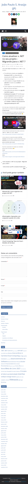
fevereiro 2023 (4, 422)
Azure (6, 353)
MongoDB (9, 371)
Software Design (6, 377)
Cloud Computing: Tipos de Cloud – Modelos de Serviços (13, 242)
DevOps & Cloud (4, 319)
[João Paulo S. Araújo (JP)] (2, 31)
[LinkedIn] (12, 14)
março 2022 (3, 435)
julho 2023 (3, 413)
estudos (18, 363)
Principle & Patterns (15, 371)
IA (21, 366)
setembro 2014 (4, 467)
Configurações (23, 356)
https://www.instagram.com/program (10, 156)
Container (4, 359)
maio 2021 (3, 452)
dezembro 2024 (4, 396)
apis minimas (15, 350)
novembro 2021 (4, 441)
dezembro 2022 (4, 426)
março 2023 (3, 420)
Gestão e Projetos (5, 323)
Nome (3, 279)
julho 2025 (3, 389)
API (12, 350)
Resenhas (3, 342)
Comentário (4, 261)
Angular (4, 335)
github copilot (12, 366)
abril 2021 (3, 454)
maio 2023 (3, 417)
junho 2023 (3, 415)
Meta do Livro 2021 (13, 368)
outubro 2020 (4, 463)
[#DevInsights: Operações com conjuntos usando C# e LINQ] (14, 201)
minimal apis (4, 371)
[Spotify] (19, 14)
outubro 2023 (4, 409)
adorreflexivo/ (22, 156)
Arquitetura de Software (7, 338)
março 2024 (3, 404)
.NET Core (7, 66)
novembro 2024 (4, 398)
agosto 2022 (3, 430)
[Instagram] (16, 14)
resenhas (21, 374)
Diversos (3, 321)
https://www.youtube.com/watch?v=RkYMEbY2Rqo (13, 143)
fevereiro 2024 (4, 407)
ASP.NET (11, 66)
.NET (3, 53)
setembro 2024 (4, 402)
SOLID (14, 377)
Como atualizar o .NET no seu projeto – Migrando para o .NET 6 (15, 162)
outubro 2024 (4, 400)
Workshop (3, 382)
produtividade (12, 374)
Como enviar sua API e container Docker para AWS (14, 167)
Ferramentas (5, 366)
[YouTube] (9, 14)
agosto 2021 (3, 445)
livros (3, 368)
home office (18, 366)
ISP (23, 366)
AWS (4, 353)
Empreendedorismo (11, 363)
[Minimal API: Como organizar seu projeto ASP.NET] (14, 176)
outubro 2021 (4, 443)
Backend (10, 353)
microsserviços (23, 368)
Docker (23, 361)
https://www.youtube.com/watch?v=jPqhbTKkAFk (13, 134)
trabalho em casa (19, 376)
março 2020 (3, 465)
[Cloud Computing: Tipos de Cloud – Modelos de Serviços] (14, 226)
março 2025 (3, 394)
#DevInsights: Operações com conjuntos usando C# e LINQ (11, 217)
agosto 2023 (3, 411)
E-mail (3, 285)
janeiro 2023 (3, 424)
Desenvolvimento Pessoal (14, 361)
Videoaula (17, 66)
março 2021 (3, 456)
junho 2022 (3, 432)
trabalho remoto (5, 380)
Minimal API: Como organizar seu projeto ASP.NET (12, 192)
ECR (5, 363)
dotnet (2, 363)
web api (21, 66)
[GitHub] (14, 14)
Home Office (5, 329)
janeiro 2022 (3, 437)
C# (22, 353)
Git (14, 66)
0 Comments (20, 64)
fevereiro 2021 (4, 458)
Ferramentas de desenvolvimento (12, 53)
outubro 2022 (4, 428)
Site (2, 292)
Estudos (4, 327)
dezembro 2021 (4, 439)
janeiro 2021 (3, 460)
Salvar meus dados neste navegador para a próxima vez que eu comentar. (14, 301)
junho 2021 (3, 450)
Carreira (3, 317)
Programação (4, 332)
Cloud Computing (13, 356)
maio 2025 (3, 392)
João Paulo (5, 64)
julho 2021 (3, 448)
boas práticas (17, 353)
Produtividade (4, 325)
